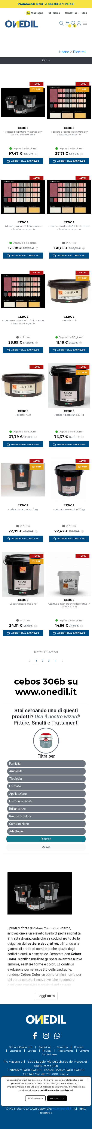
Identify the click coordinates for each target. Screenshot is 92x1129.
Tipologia (15, 778)
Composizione (19, 824)
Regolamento (65, 1050)
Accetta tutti (57, 1098)
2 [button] (42, 660)
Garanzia (62, 1047)
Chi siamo (54, 13)
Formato (15, 786)
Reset (46, 847)
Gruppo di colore (20, 816)
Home (64, 52)
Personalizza (35, 1098)
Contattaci (71, 13)
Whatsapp (37, 13)
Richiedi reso (49, 1054)
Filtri (44, 60)
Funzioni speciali (20, 801)
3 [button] (48, 660)
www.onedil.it (61, 1108)
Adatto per (16, 831)
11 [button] (55, 660)
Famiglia (15, 763)
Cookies (32, 1050)
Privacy (47, 1050)
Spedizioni (44, 1047)
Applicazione (18, 793)
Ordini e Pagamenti (20, 1047)
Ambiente (16, 771)
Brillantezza (17, 808)
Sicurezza (15, 1050)
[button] (62, 660)
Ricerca (79, 52)
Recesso (78, 1047)
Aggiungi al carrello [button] (25, 161)
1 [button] (36, 660)
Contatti (84, 1050)
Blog (84, 13)
